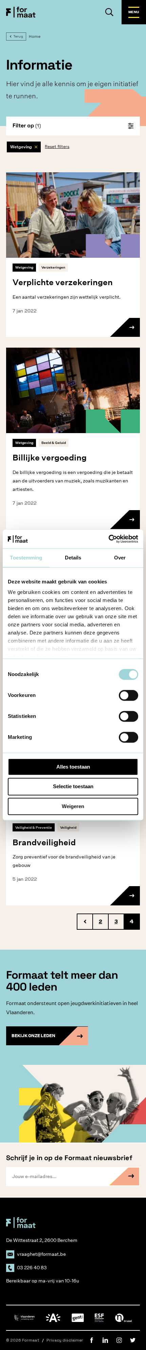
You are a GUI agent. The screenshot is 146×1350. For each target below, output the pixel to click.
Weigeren (73, 806)
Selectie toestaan (73, 787)
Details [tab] (73, 557)
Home (34, 36)
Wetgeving (21, 147)
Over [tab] (120, 557)
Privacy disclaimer (65, 1340)
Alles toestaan (73, 767)
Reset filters (57, 147)
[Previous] (85, 922)
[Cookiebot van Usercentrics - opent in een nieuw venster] (108, 538)
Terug (18, 36)
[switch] (128, 695)
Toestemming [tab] (26, 557)
